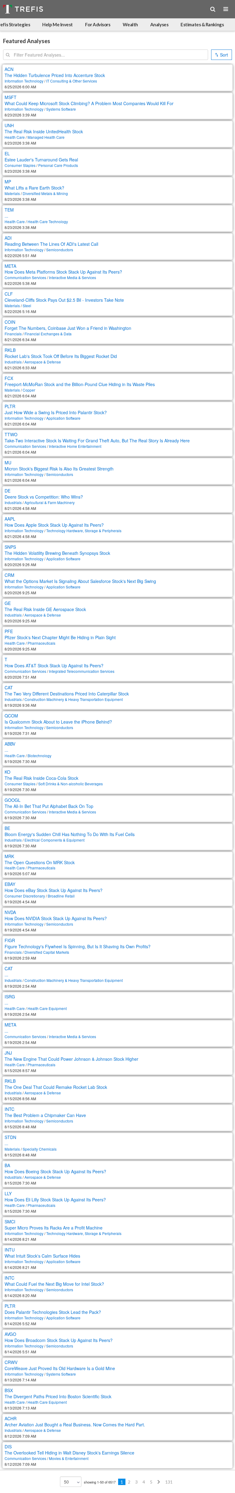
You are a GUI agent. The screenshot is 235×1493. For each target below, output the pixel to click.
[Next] (159, 1482)
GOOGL (13, 800)
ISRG (10, 996)
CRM (9, 575)
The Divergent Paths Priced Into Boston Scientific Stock (58, 1396)
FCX (9, 378)
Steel (27, 305)
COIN (10, 322)
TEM (9, 210)
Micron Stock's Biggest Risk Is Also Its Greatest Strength (59, 469)
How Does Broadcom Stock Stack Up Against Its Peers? (59, 1340)
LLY (8, 1193)
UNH (9, 125)
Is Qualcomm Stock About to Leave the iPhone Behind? (58, 722)
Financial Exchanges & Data (48, 333)
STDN (10, 1137)
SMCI (10, 1221)
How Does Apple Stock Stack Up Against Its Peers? (54, 525)
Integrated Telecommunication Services (81, 671)
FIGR (10, 940)
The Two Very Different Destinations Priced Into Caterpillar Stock (67, 694)
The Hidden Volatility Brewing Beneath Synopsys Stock (57, 553)
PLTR (10, 406)
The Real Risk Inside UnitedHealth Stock (44, 131)
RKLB (10, 350)
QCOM (11, 716)
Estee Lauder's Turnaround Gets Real (41, 160)
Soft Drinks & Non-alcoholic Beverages (70, 783)
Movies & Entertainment (68, 1458)
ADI (8, 238)
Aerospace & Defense (42, 361)
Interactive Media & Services (72, 277)
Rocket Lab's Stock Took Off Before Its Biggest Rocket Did (61, 356)
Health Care (15, 137)
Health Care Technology (48, 221)
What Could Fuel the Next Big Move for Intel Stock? (54, 1284)
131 (169, 1481)
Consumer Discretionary (25, 895)
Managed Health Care (46, 137)
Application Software (63, 418)
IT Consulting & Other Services (71, 80)
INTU (10, 1250)
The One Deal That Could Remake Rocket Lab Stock (56, 1087)
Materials (12, 193)
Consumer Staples (20, 165)
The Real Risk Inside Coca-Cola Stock (41, 778)
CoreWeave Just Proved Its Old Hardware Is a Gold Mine (60, 1368)
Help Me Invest (57, 24)
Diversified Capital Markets (46, 952)
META (10, 266)
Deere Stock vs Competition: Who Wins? (44, 497)
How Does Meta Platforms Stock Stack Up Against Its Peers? (63, 272)
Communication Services (25, 277)
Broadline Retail (61, 895)
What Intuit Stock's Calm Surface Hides (42, 1256)
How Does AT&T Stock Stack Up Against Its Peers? (54, 665)
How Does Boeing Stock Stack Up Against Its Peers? (55, 1171)
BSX (9, 1390)
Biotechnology (39, 755)
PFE (9, 631)
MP (8, 182)
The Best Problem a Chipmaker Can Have (45, 1115)
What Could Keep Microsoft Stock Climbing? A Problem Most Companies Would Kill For (89, 103)
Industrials (13, 361)
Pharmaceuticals (41, 643)
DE (7, 491)
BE (7, 828)
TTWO (11, 434)
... (6, 216)
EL (7, 153)
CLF (9, 294)
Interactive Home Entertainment (75, 446)
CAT (9, 687)
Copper (29, 390)
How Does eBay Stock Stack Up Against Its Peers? (54, 890)
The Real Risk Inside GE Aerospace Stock (45, 609)
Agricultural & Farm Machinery (49, 502)
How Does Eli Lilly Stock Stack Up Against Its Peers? (55, 1199)
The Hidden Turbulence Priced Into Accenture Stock (55, 75)
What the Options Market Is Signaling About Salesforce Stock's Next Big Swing (80, 581)
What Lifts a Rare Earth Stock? (34, 188)
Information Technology (24, 80)
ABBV (10, 744)
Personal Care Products (58, 165)
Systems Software (61, 109)
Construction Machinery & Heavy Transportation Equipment (73, 699)
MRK (9, 856)
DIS (8, 1446)
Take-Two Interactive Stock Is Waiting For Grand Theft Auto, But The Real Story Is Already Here (97, 440)
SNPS (10, 547)
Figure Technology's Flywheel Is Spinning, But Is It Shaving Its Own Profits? (78, 946)
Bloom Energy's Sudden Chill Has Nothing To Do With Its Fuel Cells (70, 834)
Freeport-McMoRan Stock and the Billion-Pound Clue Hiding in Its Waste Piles (80, 384)
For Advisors (97, 24)
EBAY (10, 884)
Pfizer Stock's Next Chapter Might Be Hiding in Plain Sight (60, 637)
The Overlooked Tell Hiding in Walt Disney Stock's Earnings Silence (69, 1453)
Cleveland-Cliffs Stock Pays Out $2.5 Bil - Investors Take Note (64, 300)
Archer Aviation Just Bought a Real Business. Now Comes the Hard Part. (75, 1424)
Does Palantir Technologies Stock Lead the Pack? (53, 1312)
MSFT (11, 97)
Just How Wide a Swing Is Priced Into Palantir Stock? (56, 412)
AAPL (10, 519)
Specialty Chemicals (40, 1149)
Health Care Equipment (47, 1008)
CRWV (11, 1362)
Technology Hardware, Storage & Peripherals (83, 530)
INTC (9, 1109)
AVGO (10, 1334)
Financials (13, 333)
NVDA (10, 912)
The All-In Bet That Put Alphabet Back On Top (49, 806)
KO (7, 772)
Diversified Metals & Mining (45, 193)
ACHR (11, 1418)
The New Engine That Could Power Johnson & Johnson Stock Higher (71, 1059)
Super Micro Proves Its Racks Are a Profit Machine (54, 1228)
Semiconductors (59, 249)
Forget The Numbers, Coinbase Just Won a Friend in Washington (68, 328)
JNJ (8, 1053)
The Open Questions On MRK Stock (40, 862)
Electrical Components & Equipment (54, 839)
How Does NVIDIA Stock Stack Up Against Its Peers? (56, 918)
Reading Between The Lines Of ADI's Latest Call (51, 244)
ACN (9, 69)
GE (8, 603)
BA (7, 1165)
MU (8, 462)
